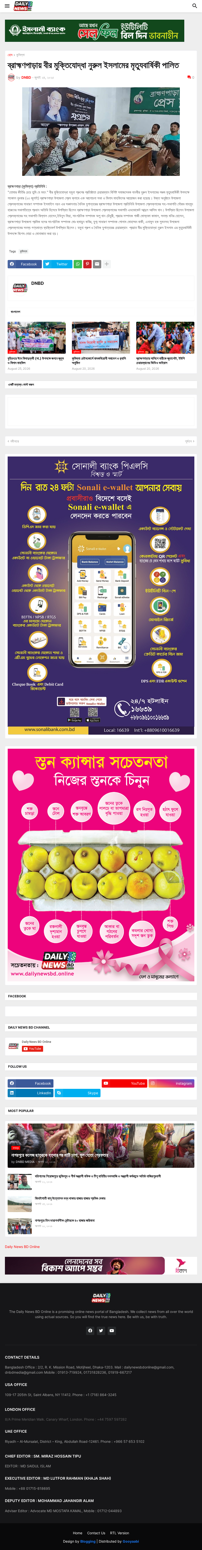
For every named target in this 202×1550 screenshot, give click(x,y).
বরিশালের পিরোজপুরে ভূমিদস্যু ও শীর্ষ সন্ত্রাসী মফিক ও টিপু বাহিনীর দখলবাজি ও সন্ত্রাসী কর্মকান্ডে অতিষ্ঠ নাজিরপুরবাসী (98, 1176)
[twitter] (101, 1331)
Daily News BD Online (22, 1247)
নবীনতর (14, 441)
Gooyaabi (131, 1541)
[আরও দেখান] (106, 264)
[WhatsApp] (78, 264)
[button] (7, 6)
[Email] (97, 264)
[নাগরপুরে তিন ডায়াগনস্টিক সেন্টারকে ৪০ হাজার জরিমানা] (20, 1226)
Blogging (88, 1541)
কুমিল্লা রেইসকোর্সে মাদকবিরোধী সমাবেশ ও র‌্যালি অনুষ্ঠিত (99, 360)
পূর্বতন (188, 441)
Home (77, 1533)
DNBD (37, 283)
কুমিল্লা (20, 55)
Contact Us (96, 1533)
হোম (10, 55)
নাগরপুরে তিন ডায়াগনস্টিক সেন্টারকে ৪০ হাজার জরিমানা (65, 1220)
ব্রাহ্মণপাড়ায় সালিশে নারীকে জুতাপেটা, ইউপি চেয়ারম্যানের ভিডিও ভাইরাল (160, 360)
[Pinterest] (87, 264)
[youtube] (112, 1331)
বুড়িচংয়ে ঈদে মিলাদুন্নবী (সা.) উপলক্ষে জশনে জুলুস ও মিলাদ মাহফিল (36, 360)
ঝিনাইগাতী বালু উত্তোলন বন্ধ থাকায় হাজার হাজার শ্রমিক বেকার (70, 1198)
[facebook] (90, 1331)
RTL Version (119, 1533)
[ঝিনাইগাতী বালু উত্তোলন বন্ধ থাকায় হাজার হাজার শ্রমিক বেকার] (20, 1204)
